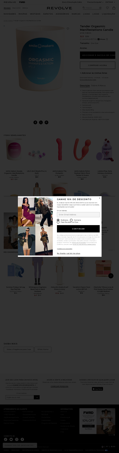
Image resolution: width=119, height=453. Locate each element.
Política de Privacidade (79, 242)
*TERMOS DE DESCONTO (64, 249)
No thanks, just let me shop (68, 253)
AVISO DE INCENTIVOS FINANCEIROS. (84, 244)
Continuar (78, 229)
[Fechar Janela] (100, 198)
